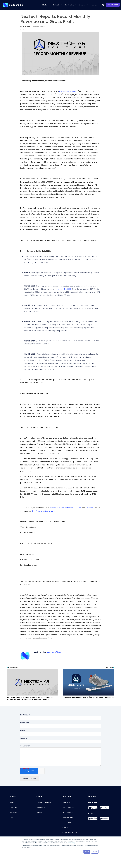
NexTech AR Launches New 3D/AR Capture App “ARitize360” (89, 697)
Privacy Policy (71, 842)
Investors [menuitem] (94, 5)
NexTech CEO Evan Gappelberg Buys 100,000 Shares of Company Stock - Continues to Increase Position (30, 698)
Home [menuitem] (11, 803)
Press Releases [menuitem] (68, 808)
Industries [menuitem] (56, 5)
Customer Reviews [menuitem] (43, 803)
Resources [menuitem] (82, 5)
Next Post (109, 667)
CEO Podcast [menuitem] (67, 813)
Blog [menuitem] (11, 818)
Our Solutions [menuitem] (69, 5)
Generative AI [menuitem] (41, 808)
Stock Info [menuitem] (66, 827)
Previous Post (13, 667)
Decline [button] (95, 851)
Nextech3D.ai (26, 26)
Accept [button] (87, 851)
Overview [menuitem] (66, 803)
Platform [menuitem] (45, 5)
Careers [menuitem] (39, 813)
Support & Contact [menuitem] (70, 832)
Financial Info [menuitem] (67, 818)
